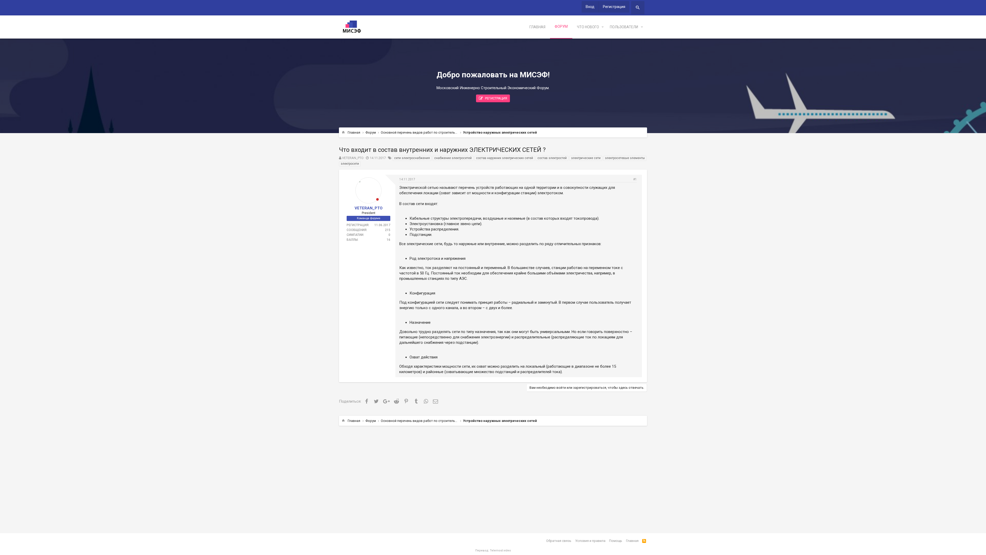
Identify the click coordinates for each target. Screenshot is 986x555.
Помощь (615, 541)
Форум (561, 26)
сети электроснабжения (412, 158)
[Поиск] (637, 7)
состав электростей (552, 158)
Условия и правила (590, 541)
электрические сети (586, 158)
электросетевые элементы (625, 158)
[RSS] (644, 540)
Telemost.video (500, 550)
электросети (350, 163)
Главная (537, 27)
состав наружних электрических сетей (504, 158)
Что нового (588, 27)
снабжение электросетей (453, 158)
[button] (602, 27)
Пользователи (624, 27)
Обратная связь (558, 541)
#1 (635, 179)
